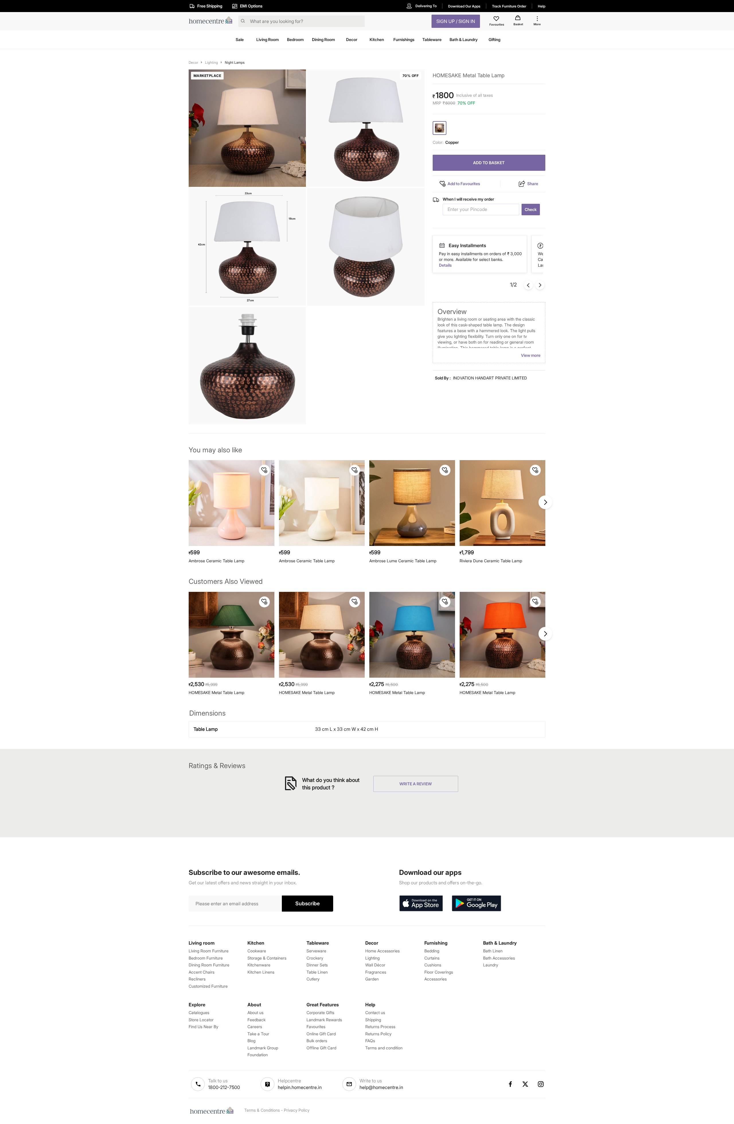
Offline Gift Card (321, 1047)
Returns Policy (378, 1033)
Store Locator (201, 1019)
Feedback (256, 1019)
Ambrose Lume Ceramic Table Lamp (402, 560)
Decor (193, 62)
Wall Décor (375, 964)
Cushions (432, 964)
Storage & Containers (266, 958)
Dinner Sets (317, 964)
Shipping (373, 1019)
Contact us (375, 1012)
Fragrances (375, 972)
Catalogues (199, 1012)
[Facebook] (510, 1084)
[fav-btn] (264, 470)
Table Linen (317, 972)
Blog (251, 1040)
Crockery (315, 958)
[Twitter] (525, 1084)
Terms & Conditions (262, 1110)
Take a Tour (258, 1033)
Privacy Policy (296, 1110)
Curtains (432, 958)
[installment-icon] (541, 245)
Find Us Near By (203, 1026)
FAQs (370, 1040)
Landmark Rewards (324, 1019)
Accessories (435, 978)
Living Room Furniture (209, 950)
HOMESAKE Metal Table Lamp (216, 692)
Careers (254, 1026)
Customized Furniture (208, 986)
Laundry (490, 964)
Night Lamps (235, 62)
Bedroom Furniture (206, 958)
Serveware (316, 950)
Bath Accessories (499, 958)
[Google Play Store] (476, 904)
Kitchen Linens (260, 972)
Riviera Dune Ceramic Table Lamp (491, 560)
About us (255, 1012)
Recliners (197, 978)
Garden (372, 978)
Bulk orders (317, 1040)
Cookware (256, 950)
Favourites (316, 1026)
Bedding (431, 950)
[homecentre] (212, 21)
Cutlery (313, 978)
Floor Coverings (438, 972)
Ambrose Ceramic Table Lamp (216, 560)
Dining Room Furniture (209, 964)
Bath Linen (493, 950)
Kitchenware (258, 964)
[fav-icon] (497, 19)
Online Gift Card (321, 1033)
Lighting (211, 62)
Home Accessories (382, 950)
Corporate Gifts (320, 1012)
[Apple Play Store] (421, 904)
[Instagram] (541, 1084)
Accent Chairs (201, 972)
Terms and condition (384, 1047)
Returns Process (380, 1026)
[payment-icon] (442, 246)
